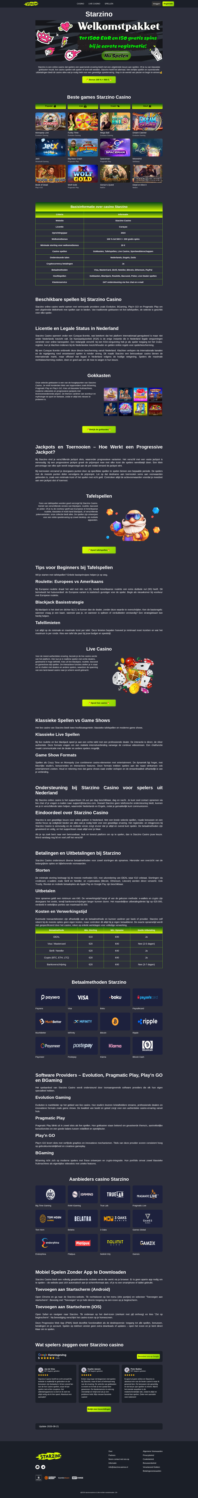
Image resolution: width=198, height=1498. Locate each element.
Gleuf (145, 106)
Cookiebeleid (148, 1459)
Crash (113, 106)
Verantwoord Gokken (151, 1467)
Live (81, 106)
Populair (49, 106)
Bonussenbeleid (149, 1463)
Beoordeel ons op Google (148, 1356)
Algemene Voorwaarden (153, 1451)
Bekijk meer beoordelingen (99, 1409)
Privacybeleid (148, 1455)
